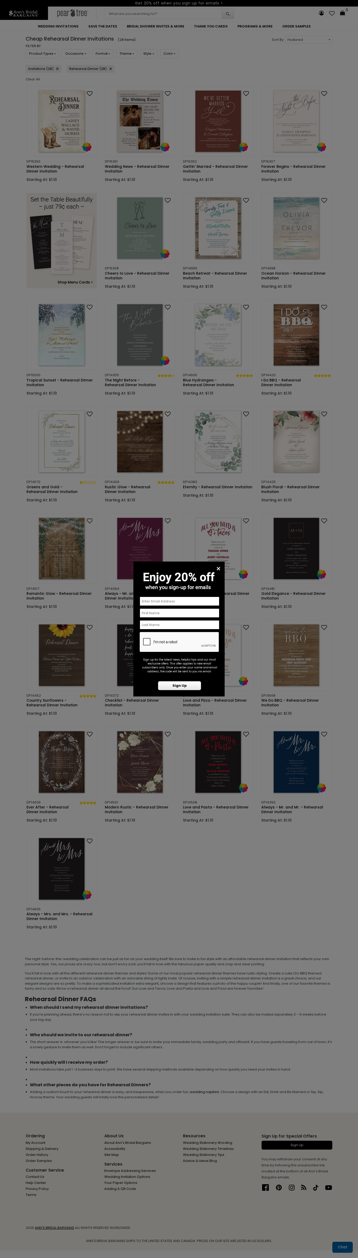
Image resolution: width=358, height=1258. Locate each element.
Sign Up (179, 685)
